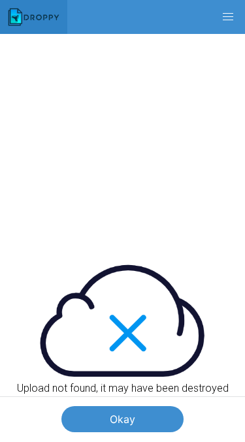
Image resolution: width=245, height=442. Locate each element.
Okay (122, 419)
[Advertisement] (122, 137)
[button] (228, 17)
